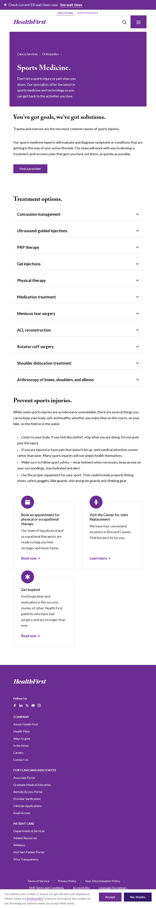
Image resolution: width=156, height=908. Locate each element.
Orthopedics (50, 54)
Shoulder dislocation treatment (44, 363)
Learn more (98, 558)
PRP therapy (28, 247)
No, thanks (137, 897)
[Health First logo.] (29, 21)
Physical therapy (31, 280)
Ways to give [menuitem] (21, 738)
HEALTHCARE (65, 12)
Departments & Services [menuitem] (29, 831)
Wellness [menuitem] (19, 845)
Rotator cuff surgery (35, 346)
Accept (110, 897)
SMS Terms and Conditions (46, 888)
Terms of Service (38, 881)
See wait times (71, 5)
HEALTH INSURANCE (87, 12)
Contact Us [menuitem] (20, 759)
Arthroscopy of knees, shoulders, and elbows (55, 379)
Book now (29, 558)
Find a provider (30, 168)
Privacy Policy (67, 881)
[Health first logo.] (29, 681)
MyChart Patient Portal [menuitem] (28, 852)
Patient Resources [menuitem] (25, 838)
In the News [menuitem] (21, 745)
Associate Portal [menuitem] (24, 777)
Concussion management (39, 214)
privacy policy (35, 898)
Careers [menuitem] (18, 752)
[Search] (124, 22)
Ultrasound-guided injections (42, 230)
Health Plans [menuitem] (21, 731)
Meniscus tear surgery (36, 313)
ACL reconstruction (34, 330)
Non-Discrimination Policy (102, 881)
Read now (28, 636)
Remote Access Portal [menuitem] (27, 792)
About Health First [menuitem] (25, 724)
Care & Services (27, 54)
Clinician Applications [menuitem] (27, 806)
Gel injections (29, 264)
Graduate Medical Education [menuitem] (32, 784)
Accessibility (81, 888)
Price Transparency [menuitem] (26, 859)
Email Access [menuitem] (21, 813)
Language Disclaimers (113, 888)
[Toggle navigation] (138, 21)
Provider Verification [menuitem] (27, 799)
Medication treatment (36, 297)
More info (82, 903)
